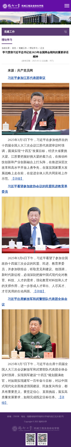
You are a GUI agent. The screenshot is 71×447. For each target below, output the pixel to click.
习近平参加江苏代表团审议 (26, 78)
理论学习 (33, 48)
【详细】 (17, 178)
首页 (14, 48)
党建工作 (23, 48)
